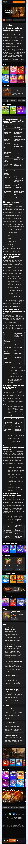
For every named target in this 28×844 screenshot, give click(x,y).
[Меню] (23, 840)
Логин (10, 2)
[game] (5, 110)
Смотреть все (22, 790)
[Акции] (7, 840)
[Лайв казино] (17, 840)
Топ (10, 20)
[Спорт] (20, 840)
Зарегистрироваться (19, 2)
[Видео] (4, 840)
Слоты (17, 20)
